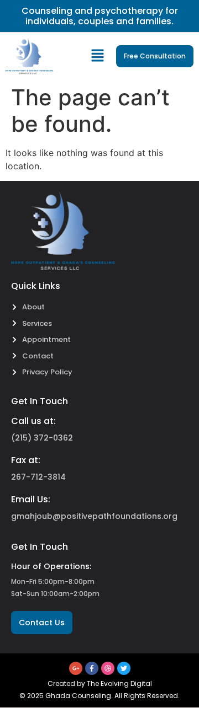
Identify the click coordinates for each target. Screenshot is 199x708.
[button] (98, 56)
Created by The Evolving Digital (100, 683)
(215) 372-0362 (42, 437)
